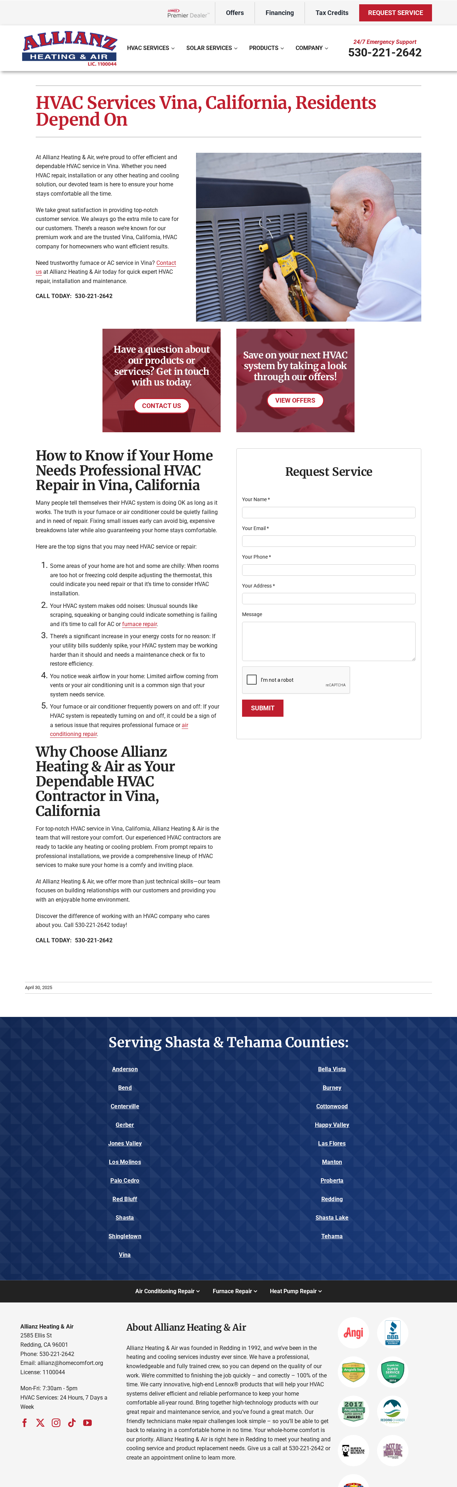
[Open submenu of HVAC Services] (173, 48)
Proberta (332, 1180)
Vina (125, 1254)
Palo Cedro (124, 1180)
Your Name (256, 499)
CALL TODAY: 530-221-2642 (74, 296)
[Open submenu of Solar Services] (236, 48)
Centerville (125, 1106)
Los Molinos (125, 1162)
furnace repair (139, 624)
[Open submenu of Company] (327, 48)
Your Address (258, 586)
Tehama (332, 1236)
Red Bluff (124, 1199)
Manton (332, 1162)
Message (252, 614)
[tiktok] (71, 1422)
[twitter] (40, 1422)
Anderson (125, 1069)
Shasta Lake (332, 1217)
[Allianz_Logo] (69, 31)
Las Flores (332, 1143)
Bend (125, 1087)
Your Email (255, 528)
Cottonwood (332, 1106)
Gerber (125, 1124)
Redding (332, 1199)
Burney (332, 1087)
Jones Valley (125, 1143)
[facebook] (24, 1422)
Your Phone (256, 557)
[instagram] (56, 1422)
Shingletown (125, 1236)
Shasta (125, 1217)
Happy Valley (332, 1124)
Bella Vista (332, 1069)
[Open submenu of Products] (283, 48)
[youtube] (87, 1422)
